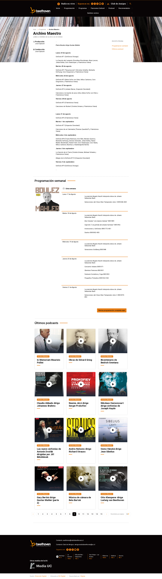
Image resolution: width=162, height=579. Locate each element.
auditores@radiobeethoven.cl (73, 540)
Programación (69, 8)
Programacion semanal (120, 46)
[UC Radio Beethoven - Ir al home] (40, 11)
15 (101, 514)
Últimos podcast (117, 49)
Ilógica (82, 576)
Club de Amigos (116, 3)
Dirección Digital (40, 576)
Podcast (112, 8)
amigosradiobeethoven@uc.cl (85, 544)
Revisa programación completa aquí (112, 310)
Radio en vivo (66, 3)
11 (83, 514)
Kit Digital (61, 576)
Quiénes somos (93, 13)
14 (97, 514)
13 (92, 514)
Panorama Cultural (98, 8)
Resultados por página (117, 514)
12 (88, 514)
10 (79, 514)
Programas (83, 8)
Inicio (58, 8)
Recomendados (124, 8)
